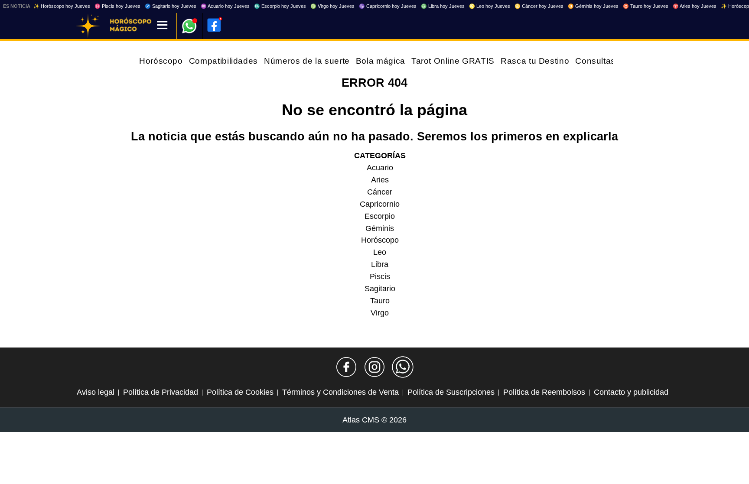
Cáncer (379, 192)
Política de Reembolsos (544, 392)
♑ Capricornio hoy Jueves (388, 6)
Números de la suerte (307, 60)
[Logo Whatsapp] (189, 22)
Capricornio (380, 204)
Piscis (380, 276)
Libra (379, 264)
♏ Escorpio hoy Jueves (280, 6)
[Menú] (162, 26)
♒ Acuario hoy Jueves (225, 6)
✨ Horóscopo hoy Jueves (61, 6)
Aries (380, 179)
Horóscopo (161, 60)
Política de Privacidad (160, 392)
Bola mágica (380, 60)
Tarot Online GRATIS (453, 60)
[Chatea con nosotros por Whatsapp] (403, 367)
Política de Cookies (240, 392)
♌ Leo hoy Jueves (489, 6)
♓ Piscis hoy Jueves (117, 6)
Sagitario (380, 288)
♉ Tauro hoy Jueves (645, 6)
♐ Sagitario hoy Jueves (170, 6)
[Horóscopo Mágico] (88, 26)
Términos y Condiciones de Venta (340, 392)
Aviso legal (95, 392)
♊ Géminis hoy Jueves (593, 6)
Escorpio (380, 216)
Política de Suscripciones (451, 392)
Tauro (380, 300)
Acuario (380, 167)
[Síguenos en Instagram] (374, 367)
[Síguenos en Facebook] (346, 367)
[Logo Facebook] (214, 25)
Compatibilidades (223, 60)
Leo (379, 252)
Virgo (380, 313)
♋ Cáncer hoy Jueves (539, 6)
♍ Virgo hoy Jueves (332, 6)
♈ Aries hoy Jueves (694, 6)
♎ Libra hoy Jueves (443, 6)
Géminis (379, 228)
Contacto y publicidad (631, 392)
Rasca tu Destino (535, 60)
